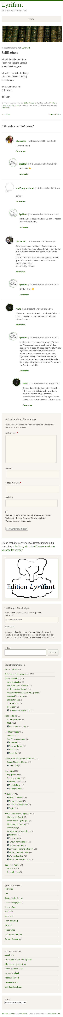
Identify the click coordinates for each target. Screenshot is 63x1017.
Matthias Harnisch (12, 978)
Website (9, 497)
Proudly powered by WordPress (14, 1013)
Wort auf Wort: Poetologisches (17, 813)
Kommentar (11, 432)
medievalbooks (11, 982)
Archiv (7, 999)
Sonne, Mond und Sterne (17, 762)
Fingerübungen (13, 872)
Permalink (6, 108)
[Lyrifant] (32, 41)
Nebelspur (9, 916)
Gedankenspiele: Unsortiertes (17, 674)
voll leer (6, 114)
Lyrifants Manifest (16, 845)
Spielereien (9, 771)
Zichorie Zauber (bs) (13, 934)
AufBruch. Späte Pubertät (17, 685)
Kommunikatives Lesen (14, 968)
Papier (12, 808)
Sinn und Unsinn (13, 778)
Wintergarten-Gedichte (18, 852)
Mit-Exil (10, 723)
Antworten (20, 151)
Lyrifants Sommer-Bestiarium (21, 849)
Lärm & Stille (55, 114)
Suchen (7, 648)
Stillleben (15, 105)
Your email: (9, 615)
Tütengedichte (15, 788)
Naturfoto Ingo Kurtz (13, 987)
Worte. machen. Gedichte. (19, 859)
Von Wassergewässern (16, 739)
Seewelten (11, 735)
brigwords (9, 889)
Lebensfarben (13, 700)
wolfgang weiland (25, 188)
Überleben (11, 707)
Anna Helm (9, 955)
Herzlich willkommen (17, 726)
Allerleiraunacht (15, 781)
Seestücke (13, 753)
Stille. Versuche (30, 103)
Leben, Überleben (12, 678)
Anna (18, 309)
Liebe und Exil (10, 716)
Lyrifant (12, 5)
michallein (9, 911)
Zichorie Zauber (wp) (13, 939)
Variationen (9, 794)
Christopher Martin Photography (18, 959)
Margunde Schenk (12, 973)
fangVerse (13, 835)
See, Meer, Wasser (12, 732)
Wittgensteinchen (16, 856)
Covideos (11, 868)
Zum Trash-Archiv (12, 865)
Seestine (12, 749)
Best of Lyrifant (11, 669)
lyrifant (23, 164)
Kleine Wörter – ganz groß (18, 820)
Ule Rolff (20, 241)
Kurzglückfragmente (15, 696)
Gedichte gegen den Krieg (18, 689)
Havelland (13, 742)
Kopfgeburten (13, 774)
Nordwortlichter (15, 746)
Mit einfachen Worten (16, 824)
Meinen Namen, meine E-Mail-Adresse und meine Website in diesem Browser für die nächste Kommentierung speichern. (28, 518)
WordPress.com (54, 1013)
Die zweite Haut (15, 801)
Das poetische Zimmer (14, 898)
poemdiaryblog (11, 921)
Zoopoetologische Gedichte (19, 831)
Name (8, 468)
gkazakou (21, 141)
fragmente (13, 838)
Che (6, 893)
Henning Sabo (10, 907)
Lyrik (4, 105)
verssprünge (10, 930)
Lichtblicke (13, 765)
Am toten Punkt (13, 682)
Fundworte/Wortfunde (18, 842)
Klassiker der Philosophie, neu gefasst (23, 693)
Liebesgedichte (13, 719)
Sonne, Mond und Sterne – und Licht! (19, 758)
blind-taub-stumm (16, 797)
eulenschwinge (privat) (14, 902)
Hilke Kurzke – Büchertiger (15, 964)
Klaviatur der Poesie (15, 817)
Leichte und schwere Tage (19, 710)
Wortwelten (12, 827)
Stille (8, 105)
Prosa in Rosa (14, 785)
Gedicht (53, 103)
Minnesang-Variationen (18, 804)
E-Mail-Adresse (13, 482)
